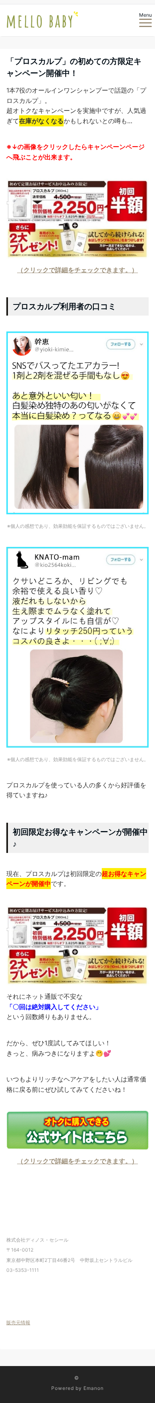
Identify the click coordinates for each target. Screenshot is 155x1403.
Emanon (93, 1388)
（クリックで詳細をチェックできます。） (77, 270)
